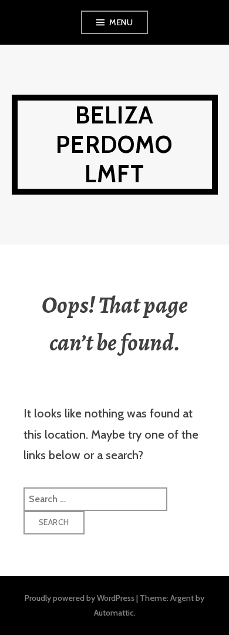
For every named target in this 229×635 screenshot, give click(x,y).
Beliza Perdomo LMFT (114, 144)
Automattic (114, 612)
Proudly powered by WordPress (79, 598)
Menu (121, 22)
